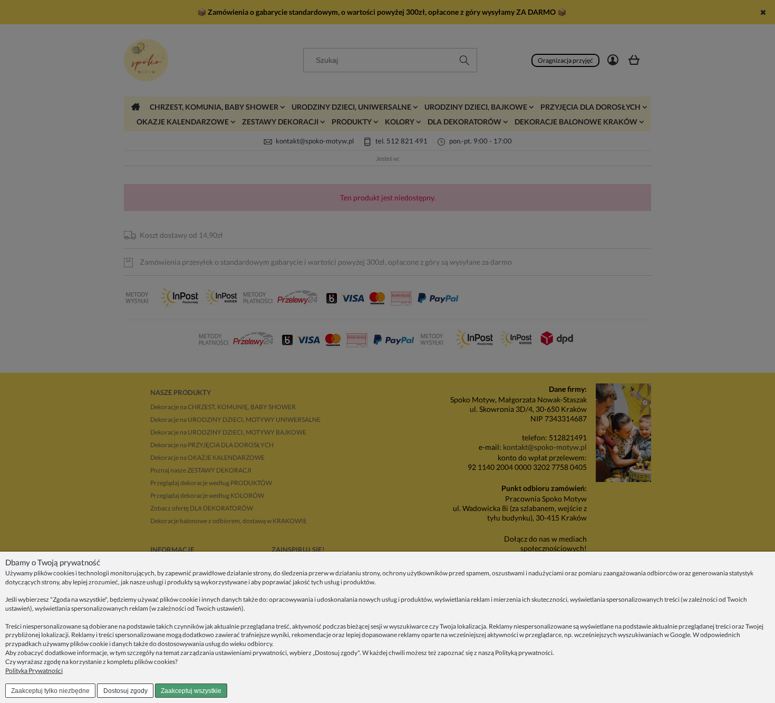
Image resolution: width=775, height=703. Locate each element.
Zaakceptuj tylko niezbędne (50, 691)
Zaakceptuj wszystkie (191, 691)
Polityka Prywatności (34, 671)
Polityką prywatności (524, 653)
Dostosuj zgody (125, 691)
